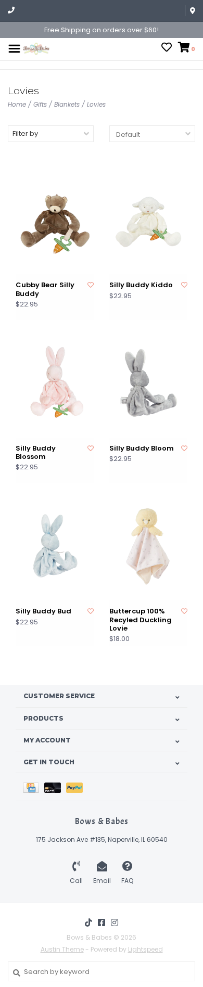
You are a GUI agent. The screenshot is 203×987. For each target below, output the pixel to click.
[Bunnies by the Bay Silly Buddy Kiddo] (148, 220)
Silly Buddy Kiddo (141, 285)
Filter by (25, 133)
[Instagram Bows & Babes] (114, 922)
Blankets (67, 104)
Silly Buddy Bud (43, 611)
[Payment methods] (33, 787)
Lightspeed (145, 949)
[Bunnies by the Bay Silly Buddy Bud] (55, 546)
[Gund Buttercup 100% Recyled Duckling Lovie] (148, 546)
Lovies (96, 104)
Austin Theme (62, 949)
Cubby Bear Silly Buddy (45, 289)
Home (17, 104)
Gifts (40, 104)
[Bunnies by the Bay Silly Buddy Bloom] (148, 383)
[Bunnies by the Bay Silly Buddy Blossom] (55, 383)
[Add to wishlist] (90, 284)
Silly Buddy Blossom (36, 453)
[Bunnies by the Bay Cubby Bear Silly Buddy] (55, 220)
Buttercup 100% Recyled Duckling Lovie (140, 620)
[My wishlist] (166, 49)
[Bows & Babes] (36, 48)
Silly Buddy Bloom (141, 448)
